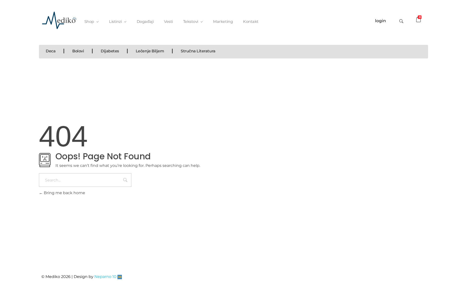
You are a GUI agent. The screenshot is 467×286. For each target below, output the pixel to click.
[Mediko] (59, 20)
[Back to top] (419, 263)
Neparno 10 (105, 276)
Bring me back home (64, 193)
